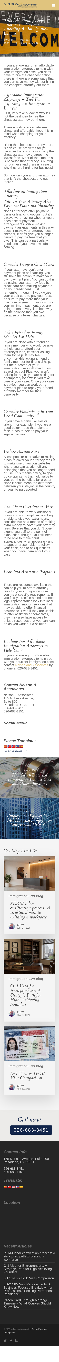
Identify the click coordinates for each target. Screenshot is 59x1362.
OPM (10, 39)
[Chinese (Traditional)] (9, 746)
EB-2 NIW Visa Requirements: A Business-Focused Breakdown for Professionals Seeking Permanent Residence (28, 1289)
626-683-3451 (31, 1130)
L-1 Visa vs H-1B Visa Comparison (29, 1278)
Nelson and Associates (31, 665)
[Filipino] (17, 746)
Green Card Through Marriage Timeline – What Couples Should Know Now (27, 1303)
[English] (13, 746)
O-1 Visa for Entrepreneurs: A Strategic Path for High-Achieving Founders (28, 1269)
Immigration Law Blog (28, 43)
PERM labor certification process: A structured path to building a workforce (29, 1256)
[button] (53, 5)
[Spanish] (21, 746)
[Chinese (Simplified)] (5, 746)
